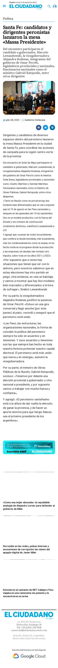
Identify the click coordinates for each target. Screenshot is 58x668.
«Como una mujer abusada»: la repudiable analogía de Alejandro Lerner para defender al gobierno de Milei (29, 505)
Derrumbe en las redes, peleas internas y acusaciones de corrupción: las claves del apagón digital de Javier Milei (26, 549)
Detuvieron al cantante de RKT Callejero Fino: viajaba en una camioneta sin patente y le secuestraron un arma (28, 593)
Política (8, 18)
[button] (4, 5)
